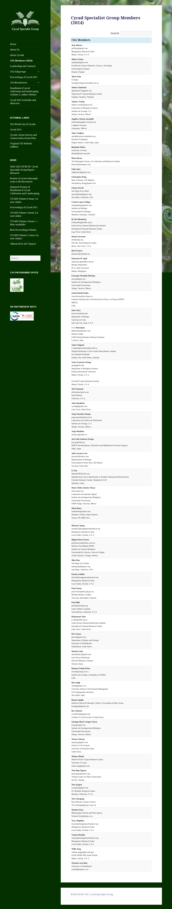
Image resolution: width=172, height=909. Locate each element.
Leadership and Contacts (22, 66)
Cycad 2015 (16, 129)
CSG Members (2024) (21, 60)
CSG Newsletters (18, 82)
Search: (115, 33)
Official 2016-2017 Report (23, 243)
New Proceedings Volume (23, 229)
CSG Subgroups (18, 71)
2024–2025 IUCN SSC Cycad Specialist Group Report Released (24, 169)
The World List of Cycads (22, 124)
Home (13, 44)
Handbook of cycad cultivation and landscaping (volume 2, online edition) (24, 91)
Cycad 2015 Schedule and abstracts (23, 102)
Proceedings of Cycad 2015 (23, 77)
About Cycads (17, 55)
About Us (14, 49)
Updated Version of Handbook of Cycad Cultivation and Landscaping (25, 190)
